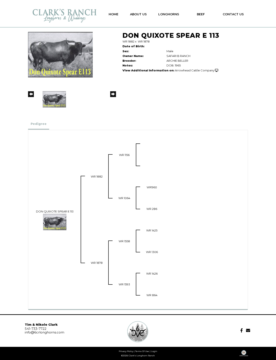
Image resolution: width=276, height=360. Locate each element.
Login (154, 351)
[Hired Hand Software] (244, 355)
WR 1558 (124, 241)
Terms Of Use (142, 351)
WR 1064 (124, 198)
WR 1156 (124, 155)
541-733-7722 (35, 329)
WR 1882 (128, 41)
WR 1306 (152, 252)
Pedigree (39, 124)
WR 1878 (144, 41)
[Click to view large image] (60, 54)
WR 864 (151, 295)
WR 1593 (124, 284)
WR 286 (151, 209)
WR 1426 (152, 273)
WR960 (152, 187)
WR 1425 (151, 230)
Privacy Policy (126, 351)
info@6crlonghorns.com (44, 332)
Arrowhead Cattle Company (194, 70)
